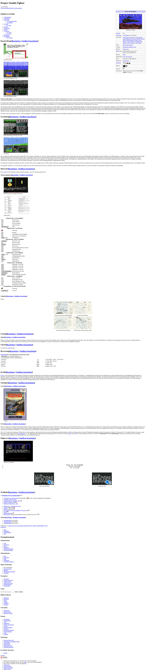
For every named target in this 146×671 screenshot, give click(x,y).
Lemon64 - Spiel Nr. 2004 (10, 499)
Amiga (69, 433)
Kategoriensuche (8, 584)
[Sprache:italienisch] (16, 502)
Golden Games (7, 612)
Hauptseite (6, 579)
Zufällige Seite (7, 581)
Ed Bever (136, 40)
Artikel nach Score (8, 583)
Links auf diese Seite (9, 640)
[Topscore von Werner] (18, 461)
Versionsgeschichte (8, 550)
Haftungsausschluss (8, 667)
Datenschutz (7, 665)
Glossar (5, 626)
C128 (4, 172)
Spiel (5, 529)
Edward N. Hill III (136, 38)
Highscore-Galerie (8, 613)
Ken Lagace (126, 49)
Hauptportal (6, 619)
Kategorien (3, 527)
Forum (5, 600)
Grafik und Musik (8, 627)
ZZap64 (6, 507)
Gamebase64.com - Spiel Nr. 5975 (12, 501)
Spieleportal (6, 610)
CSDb (5, 511)
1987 (124, 54)
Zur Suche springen (17, 8)
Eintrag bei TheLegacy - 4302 (11, 503)
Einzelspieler (126, 60)
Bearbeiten (16, 41)
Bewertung (118, 35)
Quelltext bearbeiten (30, 41)
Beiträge (6, 570)
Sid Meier (137, 41)
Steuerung (118, 62)
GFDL (25, 662)
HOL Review (7, 514)
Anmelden (6, 573)
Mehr (5, 559)
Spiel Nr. (118, 33)
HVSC (117, 51)
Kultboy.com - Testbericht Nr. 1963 (12, 506)
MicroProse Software (128, 45)
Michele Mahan (130, 40)
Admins (5, 602)
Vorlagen (6, 604)
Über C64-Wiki (7, 666)
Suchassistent (7, 585)
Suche (2, 589)
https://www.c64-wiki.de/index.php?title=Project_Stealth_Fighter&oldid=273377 (28, 525)
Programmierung (8, 631)
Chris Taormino (131, 41)
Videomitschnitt (7, 520)
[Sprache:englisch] (123, 68)
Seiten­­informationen (8, 647)
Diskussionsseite (8, 569)
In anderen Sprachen (9, 561)
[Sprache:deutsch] (27, 498)
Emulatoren (6, 623)
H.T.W (2, 375)
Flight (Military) (7, 532)
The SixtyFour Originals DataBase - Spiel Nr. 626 (16, 510)
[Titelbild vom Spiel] (130, 28)
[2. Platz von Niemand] (44, 484)
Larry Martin (138, 43)
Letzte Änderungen (8, 580)
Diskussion (6, 544)
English (5, 653)
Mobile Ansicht (7, 669)
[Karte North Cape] (63, 328)
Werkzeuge (6, 560)
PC (77, 433)
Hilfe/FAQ (6, 598)
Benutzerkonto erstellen (9, 571)
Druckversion (7, 644)
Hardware (6, 629)
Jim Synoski (126, 37)
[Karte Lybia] (82, 313)
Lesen (5, 546)
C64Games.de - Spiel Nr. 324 (11, 498)
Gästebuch (6, 603)
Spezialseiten (7, 643)
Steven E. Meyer (131, 43)
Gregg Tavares (138, 37)
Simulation (6, 531)
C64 (124, 56)
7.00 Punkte (126, 35)
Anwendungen (7, 620)
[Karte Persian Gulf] (82, 328)
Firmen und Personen (9, 624)
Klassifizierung (21, 433)
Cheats (9, 348)
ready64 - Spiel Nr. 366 (9, 502)
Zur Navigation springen (6, 8)
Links (5, 633)
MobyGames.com (8, 513)
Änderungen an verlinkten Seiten (11, 641)
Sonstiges (6, 634)
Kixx (135, 47)
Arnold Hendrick (127, 38)
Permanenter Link (8, 645)
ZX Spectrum (129, 56)
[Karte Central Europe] (63, 313)
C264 (5, 622)
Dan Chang (132, 37)
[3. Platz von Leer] (102, 484)
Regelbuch (6, 599)
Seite (5, 543)
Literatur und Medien (9, 630)
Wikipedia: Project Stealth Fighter (11, 495)
